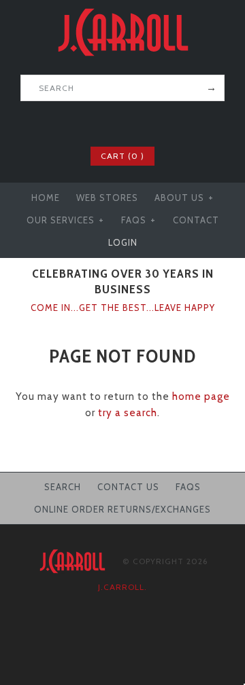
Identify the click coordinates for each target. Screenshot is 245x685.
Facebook (95, 122)
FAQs (138, 220)
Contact (196, 220)
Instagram (149, 122)
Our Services (65, 220)
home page (201, 396)
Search (62, 486)
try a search (127, 413)
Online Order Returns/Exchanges (122, 509)
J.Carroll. (122, 587)
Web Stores (107, 197)
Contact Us (128, 486)
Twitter (113, 122)
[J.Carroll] (122, 8)
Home (45, 197)
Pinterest (131, 122)
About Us (184, 197)
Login (122, 242)
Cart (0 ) (122, 156)
